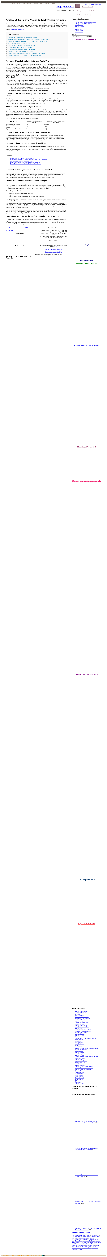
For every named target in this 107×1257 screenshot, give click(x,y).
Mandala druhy (87, 1241)
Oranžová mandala (79, 1078)
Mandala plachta (79, 25)
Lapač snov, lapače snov (81, 1061)
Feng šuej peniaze (95, 1241)
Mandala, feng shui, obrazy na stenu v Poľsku (17, 227)
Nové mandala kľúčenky (81, 1032)
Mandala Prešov (78, 1241)
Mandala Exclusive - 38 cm (82, 1027)
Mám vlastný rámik (80, 1058)
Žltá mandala (78, 1082)
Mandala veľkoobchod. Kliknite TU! (81, 1232)
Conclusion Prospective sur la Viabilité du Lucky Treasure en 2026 (24, 55)
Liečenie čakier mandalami (81, 1022)
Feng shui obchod (76, 1235)
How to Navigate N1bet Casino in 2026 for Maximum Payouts (25, 164)
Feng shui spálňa (95, 1235)
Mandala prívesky (79, 1035)
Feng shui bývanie (85, 1235)
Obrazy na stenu (27, 3)
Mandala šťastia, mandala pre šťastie (84, 1068)
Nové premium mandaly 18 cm (82, 1018)
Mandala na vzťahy (80, 1024)
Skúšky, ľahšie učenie (80, 1062)
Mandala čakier (75, 1243)
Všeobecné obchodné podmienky (53, 249)
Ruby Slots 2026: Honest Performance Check (21, 161)
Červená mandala (79, 1072)
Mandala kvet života (85, 1243)
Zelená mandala (79, 1080)
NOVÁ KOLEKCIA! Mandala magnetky (85, 22)
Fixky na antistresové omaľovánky (92, 1242)
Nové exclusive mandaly (81, 1049)
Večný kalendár (79, 1042)
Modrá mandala (79, 1076)
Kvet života (75, 1236)
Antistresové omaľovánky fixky (83, 1031)
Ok (43, 1255)
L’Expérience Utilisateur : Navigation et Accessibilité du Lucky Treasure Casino (27, 41)
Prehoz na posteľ (79, 1039)
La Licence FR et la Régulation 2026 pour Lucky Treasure (22, 37)
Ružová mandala (79, 1079)
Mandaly (81, 1249)
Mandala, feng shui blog (81, 1246)
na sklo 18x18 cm (79, 1015)
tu (56, 246)
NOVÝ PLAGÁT (79, 1021)
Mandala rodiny (91, 1245)
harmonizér (78, 1014)
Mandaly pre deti (82, 1245)
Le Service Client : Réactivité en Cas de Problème (20, 47)
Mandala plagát (79, 1053)
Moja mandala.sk (65, 6)
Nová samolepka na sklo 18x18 (83, 1029)
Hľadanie (74, 34)
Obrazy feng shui (89, 1239)
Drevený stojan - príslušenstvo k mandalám (85, 1038)
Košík (53, 3)
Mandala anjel (78, 1059)
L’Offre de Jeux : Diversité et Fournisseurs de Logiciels (21, 45)
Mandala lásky (78, 29)
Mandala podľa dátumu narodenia (83, 23)
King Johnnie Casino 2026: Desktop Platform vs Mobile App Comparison (28, 159)
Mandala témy (9, 230)
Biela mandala (78, 1070)
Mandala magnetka (79, 1052)
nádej (76, 1045)
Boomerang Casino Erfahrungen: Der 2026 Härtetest (23, 158)
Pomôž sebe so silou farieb (86, 39)
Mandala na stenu (79, 26)
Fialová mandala (79, 1073)
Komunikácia (78, 1036)
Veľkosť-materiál (38, 3)
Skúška (78, 1238)
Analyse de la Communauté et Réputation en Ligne (20, 51)
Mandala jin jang (82, 1236)
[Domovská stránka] (77, 6)
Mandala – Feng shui (15, 3)
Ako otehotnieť (75, 1242)
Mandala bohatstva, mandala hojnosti (84, 1066)
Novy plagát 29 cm (79, 1034)
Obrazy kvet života (86, 1248)
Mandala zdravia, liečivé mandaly (83, 1069)
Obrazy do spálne (92, 1246)
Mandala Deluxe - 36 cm (81, 1025)
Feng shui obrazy (80, 1239)
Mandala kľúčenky (79, 1044)
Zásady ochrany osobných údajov (53, 252)
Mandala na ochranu (80, 1065)
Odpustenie (78, 1041)
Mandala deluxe (79, 32)
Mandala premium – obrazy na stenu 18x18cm (86, 1048)
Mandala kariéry (79, 1028)
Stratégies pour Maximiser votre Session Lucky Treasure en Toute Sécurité (26, 53)
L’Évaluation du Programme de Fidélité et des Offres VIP (22, 49)
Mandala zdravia (79, 30)
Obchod (47, 3)
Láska (81, 1242)
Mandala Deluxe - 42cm (81, 1011)
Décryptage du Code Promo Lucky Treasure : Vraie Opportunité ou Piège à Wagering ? (29, 39)
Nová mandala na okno (80, 1012)
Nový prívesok (78, 1046)
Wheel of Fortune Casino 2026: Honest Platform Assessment (25, 162)
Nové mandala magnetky (81, 1019)
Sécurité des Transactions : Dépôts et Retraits (19, 43)
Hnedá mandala (79, 1075)
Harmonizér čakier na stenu (82, 1017)
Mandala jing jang (91, 1236)
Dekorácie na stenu (76, 1248)
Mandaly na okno (79, 1055)
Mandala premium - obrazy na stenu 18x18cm (86, 1056)
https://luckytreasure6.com (17, 29)
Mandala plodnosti (79, 1083)
